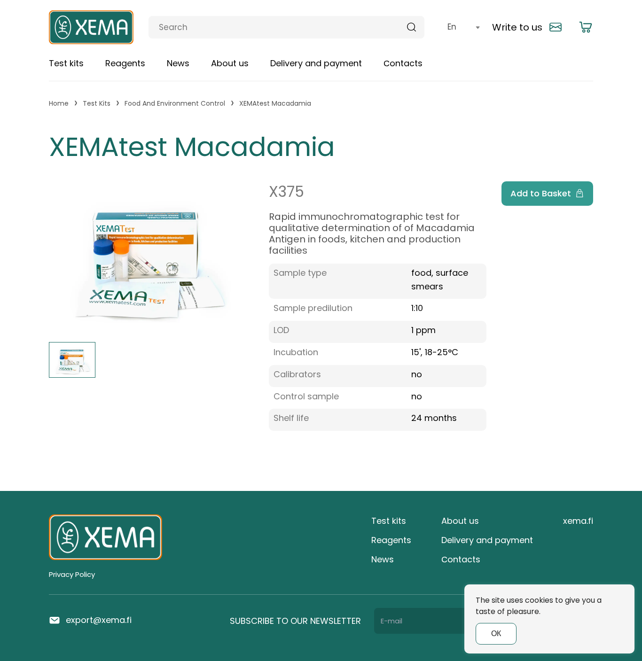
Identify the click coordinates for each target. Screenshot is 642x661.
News (178, 63)
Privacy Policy (72, 574)
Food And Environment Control (175, 104)
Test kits (66, 63)
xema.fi (578, 521)
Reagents (125, 63)
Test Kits (96, 104)
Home (59, 104)
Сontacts (403, 63)
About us (230, 63)
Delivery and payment (316, 63)
